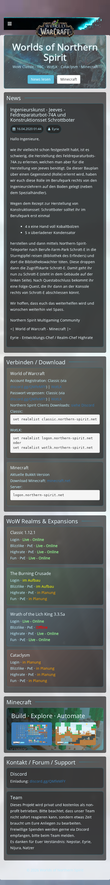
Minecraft (68, 79)
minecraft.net (58, 480)
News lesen (41, 79)
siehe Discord (82, 405)
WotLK (56, 386)
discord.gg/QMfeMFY (28, 386)
